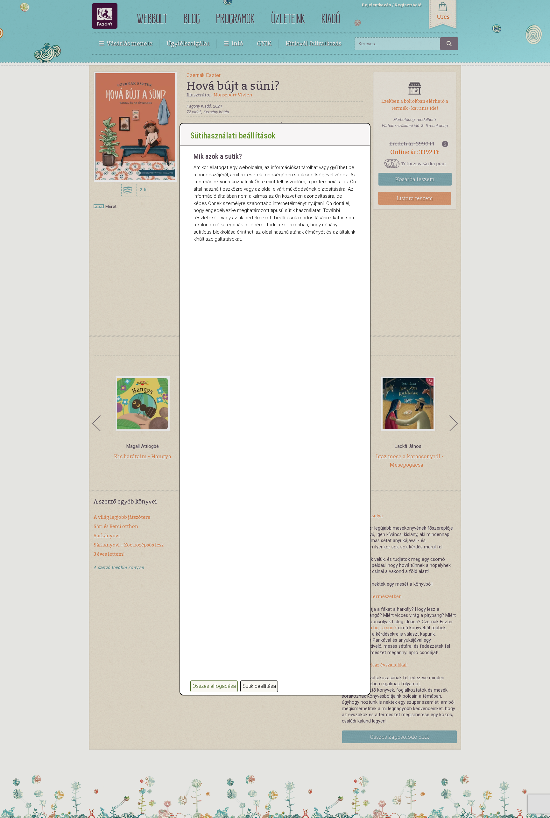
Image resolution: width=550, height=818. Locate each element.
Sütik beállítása (259, 686)
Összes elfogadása (214, 686)
